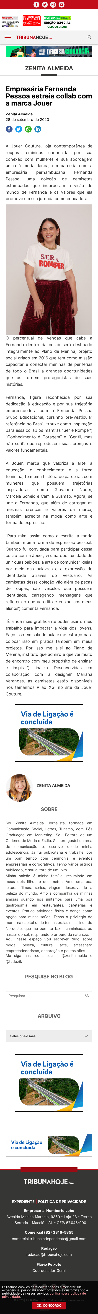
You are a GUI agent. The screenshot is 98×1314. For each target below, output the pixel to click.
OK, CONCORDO (49, 1305)
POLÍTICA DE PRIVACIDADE (62, 1201)
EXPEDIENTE (23, 1201)
